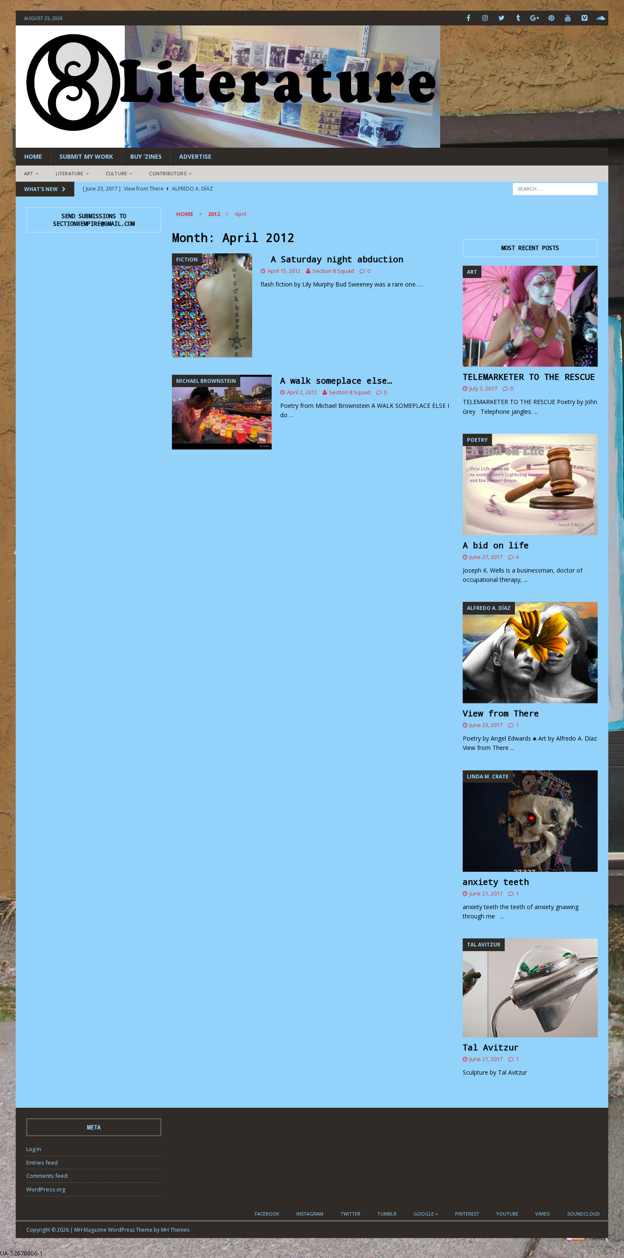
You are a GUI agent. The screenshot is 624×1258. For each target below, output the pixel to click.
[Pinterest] (551, 18)
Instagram (309, 1213)
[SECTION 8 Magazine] (228, 143)
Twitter (350, 1213)
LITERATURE (70, 173)
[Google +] (534, 18)
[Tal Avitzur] (530, 987)
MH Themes (175, 1229)
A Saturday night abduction (332, 258)
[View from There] (530, 652)
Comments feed (46, 1175)
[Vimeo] (584, 18)
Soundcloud (583, 1213)
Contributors (167, 173)
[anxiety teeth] (530, 821)
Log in (33, 1149)
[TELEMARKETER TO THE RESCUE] (530, 316)
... (536, 411)
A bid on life (496, 544)
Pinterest (467, 1213)
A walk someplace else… (336, 380)
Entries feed (42, 1162)
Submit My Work (86, 156)
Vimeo (542, 1213)
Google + (425, 1213)
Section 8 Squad (333, 271)
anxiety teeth (496, 881)
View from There (501, 713)
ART (29, 173)
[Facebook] (468, 18)
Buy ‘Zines (146, 156)
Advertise (195, 156)
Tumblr (386, 1213)
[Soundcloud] (600, 18)
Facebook (267, 1213)
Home (33, 156)
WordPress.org (45, 1189)
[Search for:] (555, 188)
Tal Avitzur (491, 1047)
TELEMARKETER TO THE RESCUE (529, 376)
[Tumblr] (518, 18)
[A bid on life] (530, 484)
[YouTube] (567, 18)
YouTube (507, 1213)
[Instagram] (485, 18)
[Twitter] (501, 18)
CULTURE (116, 173)
